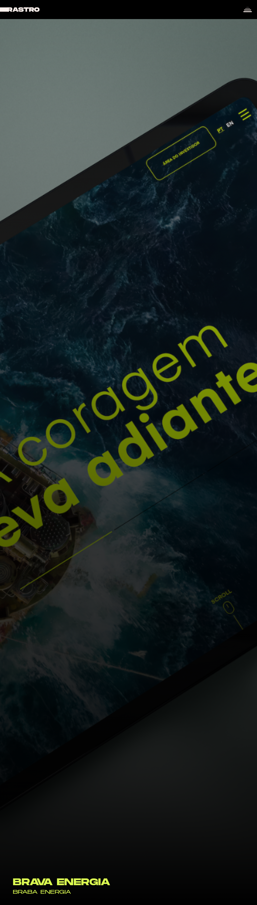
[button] (247, 9)
